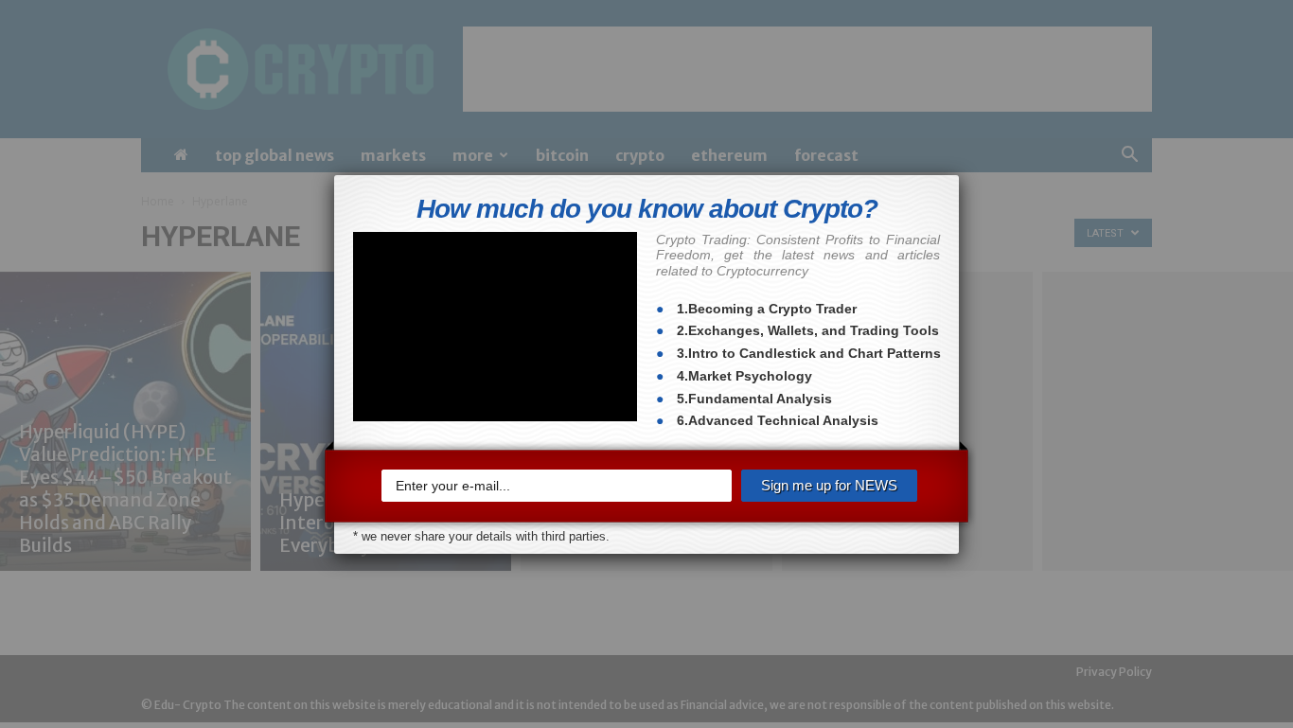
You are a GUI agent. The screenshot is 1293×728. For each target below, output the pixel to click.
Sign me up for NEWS (829, 485)
